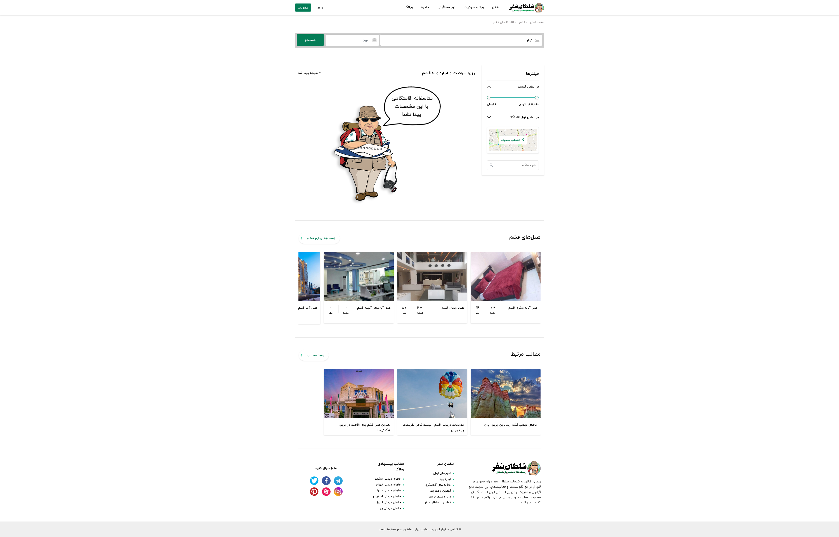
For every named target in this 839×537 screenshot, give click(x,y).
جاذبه (425, 7)
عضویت (303, 7)
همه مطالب (315, 355)
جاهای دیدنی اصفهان (387, 496)
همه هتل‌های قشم (321, 238)
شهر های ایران (442, 473)
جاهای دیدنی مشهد (388, 478)
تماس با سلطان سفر (438, 502)
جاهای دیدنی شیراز (388, 490)
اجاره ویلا (445, 479)
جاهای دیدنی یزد (390, 508)
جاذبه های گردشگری (438, 484)
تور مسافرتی (446, 7)
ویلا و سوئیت (474, 7)
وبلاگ (409, 7)
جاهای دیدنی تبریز (389, 502)
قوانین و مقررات (440, 490)
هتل (495, 7)
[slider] (489, 97)
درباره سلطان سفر (439, 496)
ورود (320, 7)
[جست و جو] (492, 165)
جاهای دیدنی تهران (388, 484)
